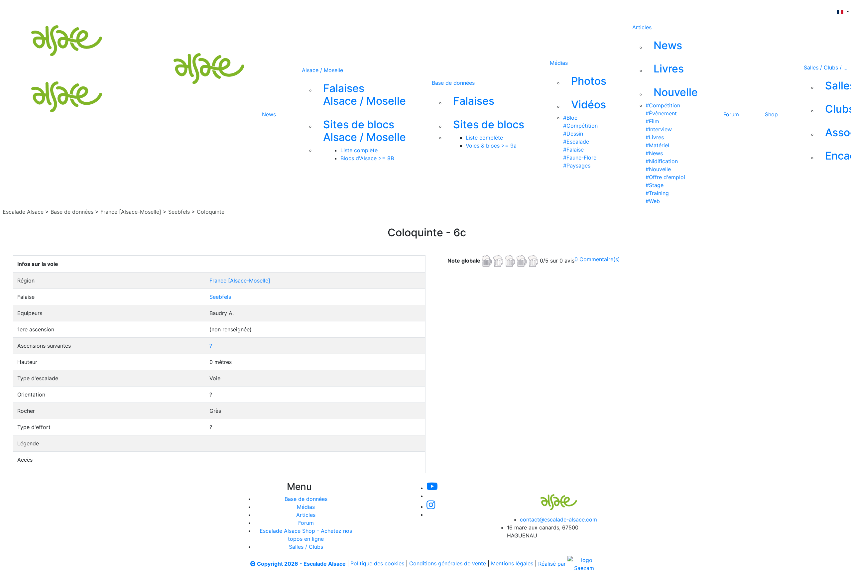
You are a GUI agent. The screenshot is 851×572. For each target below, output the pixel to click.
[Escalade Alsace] (552, 497)
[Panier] (431, 9)
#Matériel (657, 145)
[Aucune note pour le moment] (511, 260)
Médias (559, 62)
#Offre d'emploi (665, 177)
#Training (657, 193)
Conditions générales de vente (447, 563)
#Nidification (662, 161)
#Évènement (661, 113)
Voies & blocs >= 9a (491, 145)
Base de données (453, 82)
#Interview (659, 129)
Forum (731, 114)
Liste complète (359, 150)
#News (654, 153)
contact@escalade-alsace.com (558, 519)
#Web (653, 201)
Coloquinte (210, 211)
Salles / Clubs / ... (825, 67)
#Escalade (576, 141)
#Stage (655, 185)
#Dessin (573, 133)
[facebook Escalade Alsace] (379, 9)
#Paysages (576, 165)
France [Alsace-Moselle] (130, 211)
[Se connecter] (420, 9)
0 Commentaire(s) (597, 259)
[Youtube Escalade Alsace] (312, 9)
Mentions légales (512, 563)
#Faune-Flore (579, 157)
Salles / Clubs (306, 546)
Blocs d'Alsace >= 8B (367, 158)
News (269, 114)
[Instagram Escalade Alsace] (430, 506)
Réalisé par (552, 563)
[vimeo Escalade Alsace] (335, 9)
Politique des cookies (377, 563)
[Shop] (401, 9)
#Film (652, 121)
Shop (771, 114)
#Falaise (573, 149)
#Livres (655, 137)
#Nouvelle (658, 169)
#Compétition (580, 125)
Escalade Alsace (23, 211)
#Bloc (570, 117)
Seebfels (179, 211)
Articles (642, 27)
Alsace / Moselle (322, 70)
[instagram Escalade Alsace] (357, 9)
